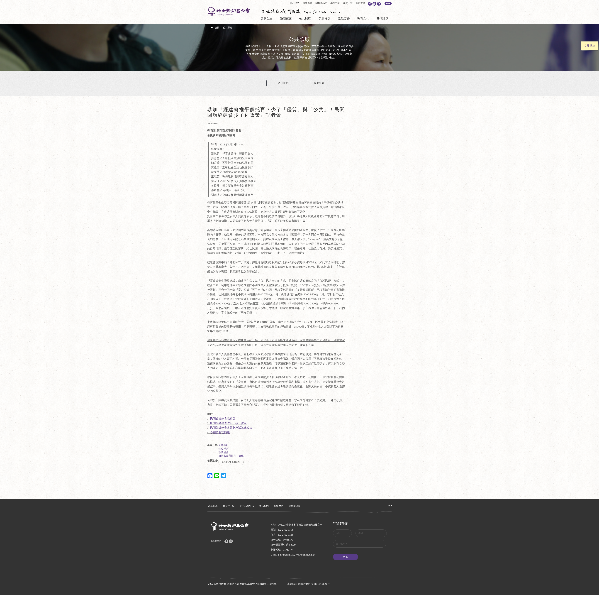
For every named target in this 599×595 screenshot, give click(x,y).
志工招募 (213, 506)
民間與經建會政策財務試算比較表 (231, 427)
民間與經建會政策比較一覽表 (228, 423)
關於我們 (294, 3)
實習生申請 (229, 506)
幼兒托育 (283, 83)
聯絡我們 (278, 506)
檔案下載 (335, 3)
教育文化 (363, 18)
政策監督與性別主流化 (231, 455)
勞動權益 (324, 18)
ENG (388, 3)
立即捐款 (589, 45)
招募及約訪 (321, 3)
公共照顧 (305, 18)
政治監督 (344, 18)
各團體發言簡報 (220, 432)
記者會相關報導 (231, 462)
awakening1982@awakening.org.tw (298, 554)
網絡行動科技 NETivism (311, 584)
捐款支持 (360, 3)
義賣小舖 (348, 3)
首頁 (217, 27)
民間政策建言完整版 (222, 418)
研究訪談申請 (247, 506)
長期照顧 (319, 83)
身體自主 (266, 18)
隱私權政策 (294, 506)
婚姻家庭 (286, 18)
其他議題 (382, 18)
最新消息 (307, 3)
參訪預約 (264, 506)
